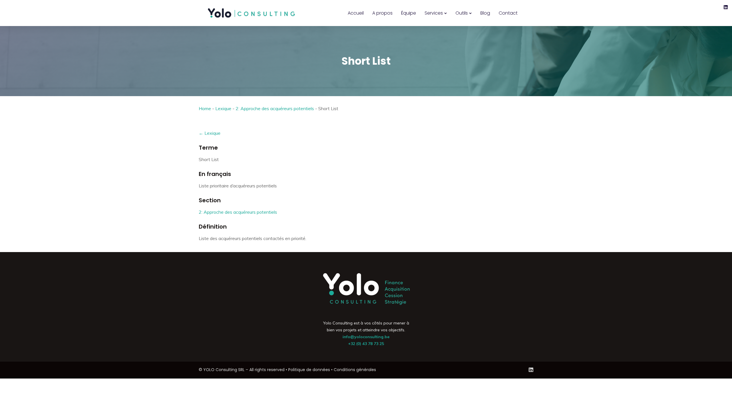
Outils (461, 13)
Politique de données (309, 370)
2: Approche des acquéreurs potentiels (275, 108)
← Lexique (209, 133)
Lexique (223, 108)
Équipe (408, 13)
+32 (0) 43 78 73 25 (366, 343)
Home (205, 108)
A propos (382, 13)
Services (434, 13)
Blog (485, 13)
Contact (508, 13)
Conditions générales (355, 370)
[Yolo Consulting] (251, 13)
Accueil (356, 13)
